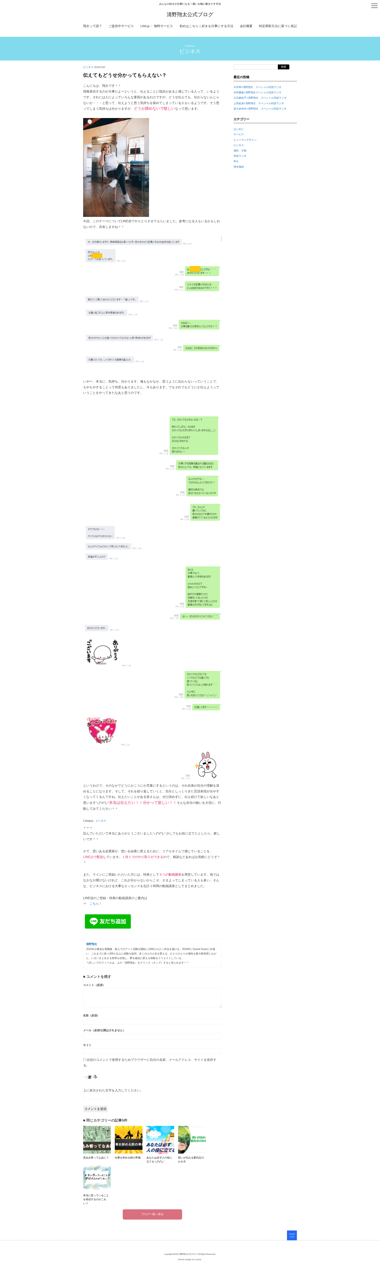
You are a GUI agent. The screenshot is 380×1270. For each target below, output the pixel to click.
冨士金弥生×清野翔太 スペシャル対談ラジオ (260, 108)
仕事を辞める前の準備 (128, 1157)
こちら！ (95, 903)
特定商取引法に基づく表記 (278, 26)
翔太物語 (239, 166)
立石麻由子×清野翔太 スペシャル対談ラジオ (260, 97)
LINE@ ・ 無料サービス (156, 26)
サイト (87, 1045)
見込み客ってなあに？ (96, 1157)
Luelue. (198, 1259)
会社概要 (246, 26)
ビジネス (190, 51)
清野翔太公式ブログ (190, 14)
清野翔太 (91, 944)
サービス (239, 134)
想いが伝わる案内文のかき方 (191, 1159)
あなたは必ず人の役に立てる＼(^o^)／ (159, 1159)
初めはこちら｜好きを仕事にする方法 (206, 26)
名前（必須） (91, 1015)
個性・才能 (240, 150)
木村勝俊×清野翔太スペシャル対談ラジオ (257, 92)
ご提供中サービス (121, 26)
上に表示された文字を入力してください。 (113, 1090)
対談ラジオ (240, 155)
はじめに (239, 129)
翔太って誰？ (92, 26)
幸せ (236, 161)
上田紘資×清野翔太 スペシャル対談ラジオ (259, 103)
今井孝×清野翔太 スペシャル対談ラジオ (257, 87)
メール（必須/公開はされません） (104, 1030)
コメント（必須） (94, 985)
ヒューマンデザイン (245, 139)
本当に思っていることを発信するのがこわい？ (96, 1199)
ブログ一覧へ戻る (152, 1214)
